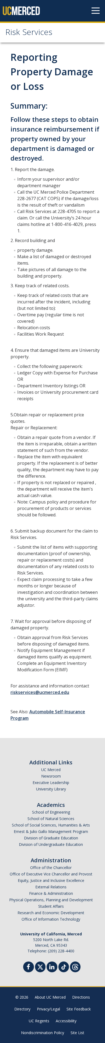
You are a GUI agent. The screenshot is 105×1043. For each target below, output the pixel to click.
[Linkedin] (52, 967)
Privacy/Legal (48, 1009)
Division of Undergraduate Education (51, 844)
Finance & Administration (51, 893)
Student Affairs (51, 906)
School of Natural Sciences (50, 818)
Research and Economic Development (51, 912)
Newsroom (51, 776)
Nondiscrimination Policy (42, 1032)
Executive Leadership (51, 782)
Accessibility (66, 1020)
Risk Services (28, 33)
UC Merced (51, 769)
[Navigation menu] (96, 11)
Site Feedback (78, 1009)
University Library (51, 789)
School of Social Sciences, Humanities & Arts (51, 825)
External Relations (50, 886)
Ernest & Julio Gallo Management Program (51, 831)
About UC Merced (50, 997)
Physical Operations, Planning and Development (51, 899)
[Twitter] (40, 966)
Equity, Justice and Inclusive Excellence (51, 880)
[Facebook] (28, 967)
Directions (81, 997)
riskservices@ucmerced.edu (39, 692)
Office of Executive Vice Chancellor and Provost (51, 874)
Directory (22, 1009)
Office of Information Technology (51, 919)
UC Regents (39, 1020)
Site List (77, 1032)
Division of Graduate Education (51, 837)
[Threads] (75, 966)
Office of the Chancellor (51, 867)
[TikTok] (64, 966)
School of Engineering (51, 812)
